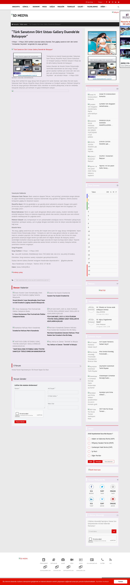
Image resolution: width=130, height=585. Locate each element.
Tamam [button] (120, 581)
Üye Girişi (90, 2)
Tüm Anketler (108, 461)
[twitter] (109, 2)
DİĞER (103, 7)
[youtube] (118, 2)
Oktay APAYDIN (100, 312)
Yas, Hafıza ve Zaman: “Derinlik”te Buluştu (62, 345)
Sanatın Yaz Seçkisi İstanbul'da (58, 296)
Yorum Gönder (20, 422)
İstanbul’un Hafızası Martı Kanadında (26, 331)
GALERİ (80, 7)
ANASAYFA (16, 7)
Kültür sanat (23, 24)
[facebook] (106, 2)
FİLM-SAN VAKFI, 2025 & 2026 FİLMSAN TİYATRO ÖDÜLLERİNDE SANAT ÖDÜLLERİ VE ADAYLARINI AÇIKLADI (63, 318)
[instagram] (112, 2)
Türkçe (100, 2)
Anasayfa (16, 24)
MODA (44, 7)
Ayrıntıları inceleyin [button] (102, 581)
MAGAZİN (61, 7)
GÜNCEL (25, 7)
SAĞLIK (52, 7)
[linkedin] (115, 2)
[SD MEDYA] (23, 558)
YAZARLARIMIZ (92, 7)
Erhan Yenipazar (101, 324)
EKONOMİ (36, 7)
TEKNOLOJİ (71, 7)
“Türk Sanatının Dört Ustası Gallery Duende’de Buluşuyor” (32, 280)
